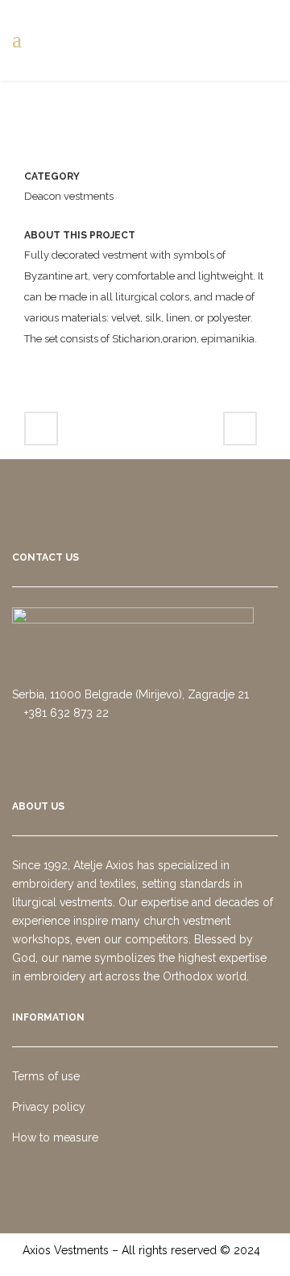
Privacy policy (48, 1106)
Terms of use (46, 1076)
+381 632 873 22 (65, 712)
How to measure (55, 1137)
